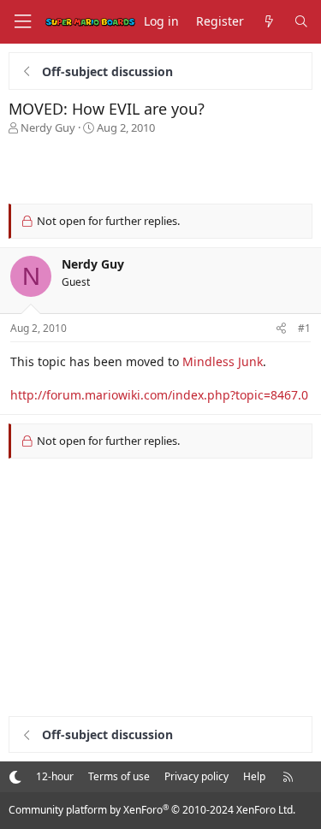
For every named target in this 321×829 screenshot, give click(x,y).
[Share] (281, 329)
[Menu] (22, 22)
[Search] (301, 22)
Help (254, 776)
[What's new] (269, 22)
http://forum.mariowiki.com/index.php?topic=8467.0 (159, 395)
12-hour (55, 776)
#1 (304, 328)
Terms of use (119, 776)
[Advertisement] (161, 169)
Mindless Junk (222, 361)
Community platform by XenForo (152, 809)
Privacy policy (196, 776)
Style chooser (15, 776)
